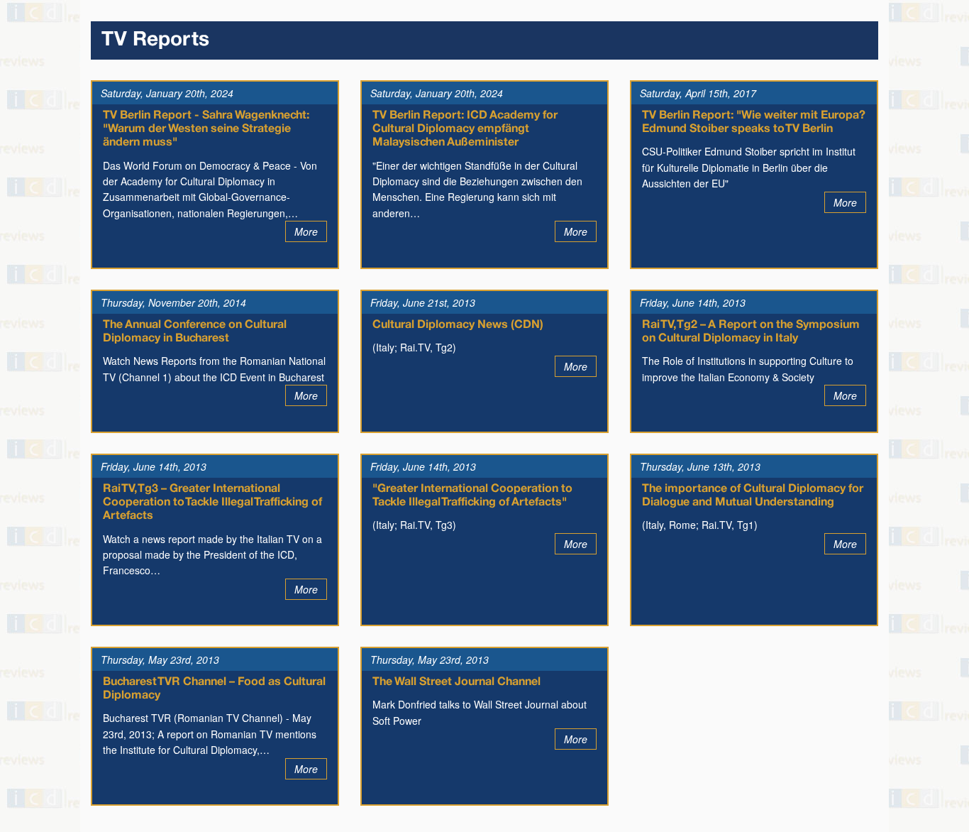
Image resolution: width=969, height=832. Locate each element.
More (306, 231)
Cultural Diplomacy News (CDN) (457, 325)
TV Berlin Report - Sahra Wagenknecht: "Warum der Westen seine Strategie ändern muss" (206, 129)
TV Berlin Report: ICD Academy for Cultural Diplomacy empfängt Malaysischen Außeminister (465, 129)
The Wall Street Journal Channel (456, 682)
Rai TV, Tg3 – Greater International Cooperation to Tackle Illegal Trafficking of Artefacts (212, 502)
